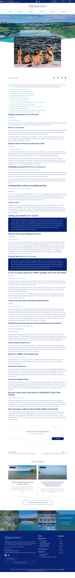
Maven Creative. (43, 570)
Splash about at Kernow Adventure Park (21, 91)
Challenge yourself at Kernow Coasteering (22, 93)
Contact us (63, 11)
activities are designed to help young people (48, 386)
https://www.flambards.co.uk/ (16, 397)
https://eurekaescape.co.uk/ (15, 306)
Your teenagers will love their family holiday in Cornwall (25, 112)
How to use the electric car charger (48, 556)
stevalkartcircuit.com (13, 239)
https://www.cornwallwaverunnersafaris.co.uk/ (20, 326)
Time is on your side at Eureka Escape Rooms (23, 104)
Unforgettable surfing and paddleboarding (22, 95)
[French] (2, 1)
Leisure (20, 11)
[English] (0, 1)
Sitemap (61, 553)
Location (42, 11)
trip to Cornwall (14, 194)
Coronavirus (43, 555)
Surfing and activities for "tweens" (20, 97)
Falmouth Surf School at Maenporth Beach (19, 188)
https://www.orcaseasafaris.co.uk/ (17, 278)
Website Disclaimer (44, 545)
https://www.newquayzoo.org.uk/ (17, 357)
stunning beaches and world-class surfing (23, 417)
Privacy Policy (43, 540)
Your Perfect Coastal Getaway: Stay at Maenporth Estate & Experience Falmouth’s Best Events (52, 484)
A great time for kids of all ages (19, 100)
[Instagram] (39, 1)
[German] (3, 1)
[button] (54, 78)
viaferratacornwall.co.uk (14, 120)
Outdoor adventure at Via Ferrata (19, 89)
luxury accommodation (44, 417)
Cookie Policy (43, 542)
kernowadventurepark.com (15, 149)
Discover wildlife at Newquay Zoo (20, 108)
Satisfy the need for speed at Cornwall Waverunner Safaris (26, 106)
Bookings (31, 11)
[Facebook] (37, 1)
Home (10, 11)
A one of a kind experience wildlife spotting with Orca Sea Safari (28, 102)
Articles (52, 11)
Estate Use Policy (44, 554)
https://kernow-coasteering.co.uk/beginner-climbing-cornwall (24, 169)
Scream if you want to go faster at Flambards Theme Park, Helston (28, 110)
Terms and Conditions (45, 543)
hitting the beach (38, 194)
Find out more (65, 523)
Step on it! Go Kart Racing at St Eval (20, 99)
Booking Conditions (44, 546)
